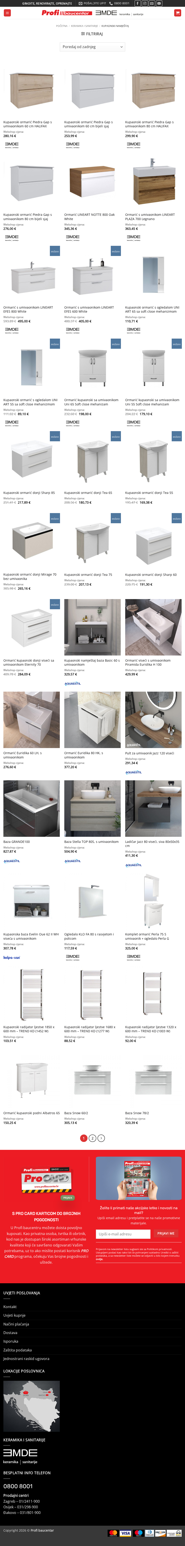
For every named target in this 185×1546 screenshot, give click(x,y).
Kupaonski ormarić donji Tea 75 (88, 575)
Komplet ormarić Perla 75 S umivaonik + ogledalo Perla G (147, 936)
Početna (61, 26)
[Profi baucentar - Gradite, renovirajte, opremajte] (92, 13)
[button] (7, 12)
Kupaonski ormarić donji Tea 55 (149, 493)
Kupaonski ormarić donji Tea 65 (88, 493)
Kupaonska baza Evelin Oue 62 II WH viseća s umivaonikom (31, 936)
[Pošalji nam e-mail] (152, 3)
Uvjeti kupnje (14, 1315)
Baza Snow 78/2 (137, 1113)
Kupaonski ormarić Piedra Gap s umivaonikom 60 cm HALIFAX (27, 124)
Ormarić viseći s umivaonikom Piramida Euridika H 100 (148, 662)
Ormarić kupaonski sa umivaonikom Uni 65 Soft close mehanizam (91, 402)
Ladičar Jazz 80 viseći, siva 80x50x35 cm (152, 844)
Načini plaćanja (16, 1324)
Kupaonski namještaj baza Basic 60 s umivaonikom (92, 662)
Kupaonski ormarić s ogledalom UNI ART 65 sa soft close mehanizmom (152, 309)
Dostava (10, 1332)
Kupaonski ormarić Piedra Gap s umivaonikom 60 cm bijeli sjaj (88, 124)
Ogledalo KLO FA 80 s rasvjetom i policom (89, 936)
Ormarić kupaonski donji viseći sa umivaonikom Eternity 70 (28, 662)
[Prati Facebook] (137, 3)
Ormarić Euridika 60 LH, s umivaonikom (22, 755)
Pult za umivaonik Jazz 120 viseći (149, 753)
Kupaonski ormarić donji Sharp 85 (29, 493)
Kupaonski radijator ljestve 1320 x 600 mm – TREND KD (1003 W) (150, 1029)
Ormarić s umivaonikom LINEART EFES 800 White (28, 309)
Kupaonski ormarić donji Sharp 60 (151, 575)
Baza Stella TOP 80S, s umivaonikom (91, 842)
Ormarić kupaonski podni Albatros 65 (31, 1113)
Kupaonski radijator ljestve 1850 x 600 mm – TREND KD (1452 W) (28, 1029)
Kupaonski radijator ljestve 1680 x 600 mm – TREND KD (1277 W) (89, 1029)
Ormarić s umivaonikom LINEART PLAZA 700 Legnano (150, 217)
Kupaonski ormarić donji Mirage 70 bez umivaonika (29, 576)
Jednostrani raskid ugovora (26, 1358)
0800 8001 (17, 1486)
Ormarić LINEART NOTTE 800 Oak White (89, 217)
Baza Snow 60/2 (76, 1113)
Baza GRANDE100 (16, 842)
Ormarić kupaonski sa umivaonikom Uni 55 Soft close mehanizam (152, 402)
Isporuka (10, 1341)
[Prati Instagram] (145, 3)
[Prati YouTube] (159, 3)
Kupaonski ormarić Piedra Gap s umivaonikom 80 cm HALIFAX (149, 124)
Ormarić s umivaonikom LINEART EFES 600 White (89, 309)
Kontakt (10, 1306)
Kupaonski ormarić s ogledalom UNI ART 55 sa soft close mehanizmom (30, 402)
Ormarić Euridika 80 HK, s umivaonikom (83, 755)
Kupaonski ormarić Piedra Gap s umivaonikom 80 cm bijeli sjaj (27, 217)
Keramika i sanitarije (84, 26)
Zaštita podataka (17, 1350)
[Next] (101, 1138)
